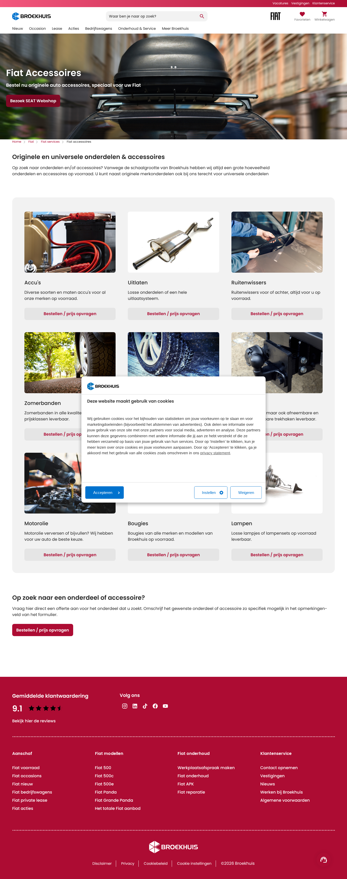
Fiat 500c (104, 776)
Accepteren (102, 492)
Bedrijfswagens (98, 28)
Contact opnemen (279, 768)
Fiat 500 (103, 768)
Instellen (209, 492)
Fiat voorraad (26, 768)
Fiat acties (22, 808)
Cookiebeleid (156, 863)
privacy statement (215, 453)
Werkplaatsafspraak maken (206, 768)
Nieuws (267, 784)
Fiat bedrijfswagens (32, 792)
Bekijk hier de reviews (34, 721)
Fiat (31, 142)
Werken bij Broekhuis (281, 792)
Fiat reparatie (191, 792)
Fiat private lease (29, 800)
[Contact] (324, 860)
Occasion (37, 28)
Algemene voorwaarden (285, 800)
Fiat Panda (106, 792)
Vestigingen (300, 4)
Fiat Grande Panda (114, 800)
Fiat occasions (27, 776)
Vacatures (280, 4)
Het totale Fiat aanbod (118, 808)
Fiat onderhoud (193, 776)
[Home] (31, 16)
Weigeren (246, 492)
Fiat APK (186, 784)
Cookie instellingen (194, 863)
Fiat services (50, 142)
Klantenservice (323, 4)
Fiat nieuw (22, 784)
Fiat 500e (104, 784)
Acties (73, 28)
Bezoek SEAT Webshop (33, 101)
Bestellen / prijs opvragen (70, 314)
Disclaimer (102, 863)
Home (16, 142)
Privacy (127, 863)
